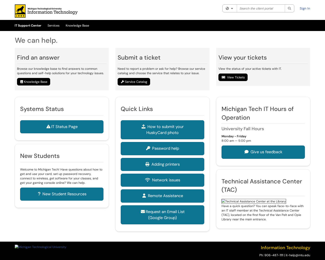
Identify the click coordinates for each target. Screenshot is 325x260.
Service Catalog (136, 82)
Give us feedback (265, 152)
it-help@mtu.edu (298, 255)
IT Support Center (28, 25)
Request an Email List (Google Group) (165, 214)
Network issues (165, 180)
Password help (165, 148)
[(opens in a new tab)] (46, 11)
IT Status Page (64, 126)
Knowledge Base (77, 25)
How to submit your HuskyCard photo (165, 129)
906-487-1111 (273, 255)
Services (53, 25)
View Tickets (236, 77)
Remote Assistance (165, 195)
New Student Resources (63, 194)
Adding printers (165, 164)
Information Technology (285, 247)
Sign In (305, 8)
